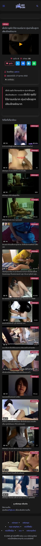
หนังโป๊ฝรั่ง (28, 526)
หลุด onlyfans (14, 526)
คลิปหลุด (5, 24)
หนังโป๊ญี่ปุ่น (10, 80)
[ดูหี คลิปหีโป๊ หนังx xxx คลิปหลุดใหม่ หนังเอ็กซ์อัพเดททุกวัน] (20, 6)
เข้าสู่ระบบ (11, 510)
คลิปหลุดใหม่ (31, 530)
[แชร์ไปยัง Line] (34, 63)
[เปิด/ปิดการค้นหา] (37, 6)
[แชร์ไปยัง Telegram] (29, 63)
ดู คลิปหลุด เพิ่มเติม (20, 503)
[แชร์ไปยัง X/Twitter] (18, 63)
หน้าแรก (15, 522)
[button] (4, 6)
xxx (20, 530)
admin (16, 71)
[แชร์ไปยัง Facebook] (23, 63)
